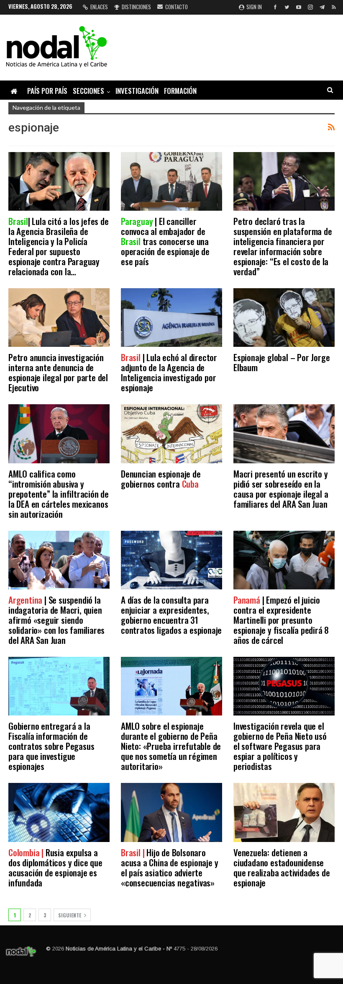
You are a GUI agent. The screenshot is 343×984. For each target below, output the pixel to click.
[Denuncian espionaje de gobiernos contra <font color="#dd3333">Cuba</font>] (171, 433)
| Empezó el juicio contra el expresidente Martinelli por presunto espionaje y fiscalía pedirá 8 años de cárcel (281, 619)
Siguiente (70, 915)
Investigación (137, 90)
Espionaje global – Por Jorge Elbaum (281, 362)
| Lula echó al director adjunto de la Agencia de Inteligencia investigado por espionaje (169, 372)
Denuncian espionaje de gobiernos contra (161, 478)
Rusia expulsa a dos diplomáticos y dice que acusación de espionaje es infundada (55, 867)
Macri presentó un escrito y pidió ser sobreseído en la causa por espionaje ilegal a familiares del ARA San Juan (280, 488)
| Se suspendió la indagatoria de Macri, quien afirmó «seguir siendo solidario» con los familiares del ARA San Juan (56, 619)
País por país (47, 90)
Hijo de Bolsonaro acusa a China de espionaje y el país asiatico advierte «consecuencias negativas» (169, 867)
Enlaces (99, 7)
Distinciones (136, 7)
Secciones (88, 90)
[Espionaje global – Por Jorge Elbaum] (284, 317)
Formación (180, 90)
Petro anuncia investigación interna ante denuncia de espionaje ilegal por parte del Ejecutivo (58, 372)
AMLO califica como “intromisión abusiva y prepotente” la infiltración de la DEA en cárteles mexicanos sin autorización (58, 493)
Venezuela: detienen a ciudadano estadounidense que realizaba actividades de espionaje (281, 867)
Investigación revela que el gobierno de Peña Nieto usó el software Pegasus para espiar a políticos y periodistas (280, 745)
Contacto (176, 7)
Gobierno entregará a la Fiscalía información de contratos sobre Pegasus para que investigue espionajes (51, 745)
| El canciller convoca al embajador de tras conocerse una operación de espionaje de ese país (165, 241)
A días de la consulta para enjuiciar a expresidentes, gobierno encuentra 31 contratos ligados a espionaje (171, 614)
